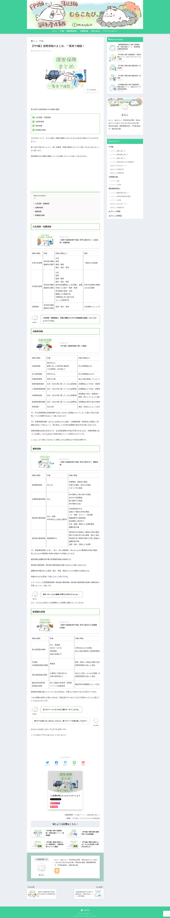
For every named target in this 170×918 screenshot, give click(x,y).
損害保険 (96, 818)
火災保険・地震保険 (42, 203)
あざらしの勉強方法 (117, 169)
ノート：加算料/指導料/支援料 (121, 196)
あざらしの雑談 (114, 211)
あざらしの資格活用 (117, 173)
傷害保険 (38, 211)
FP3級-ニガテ (78, 818)
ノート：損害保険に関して (90, 815)
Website (57, 874)
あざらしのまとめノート (119, 165)
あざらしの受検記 (115, 216)
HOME (86, 910)
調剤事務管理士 (72, 31)
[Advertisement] (65, 100)
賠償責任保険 (40, 215)
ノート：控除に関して (118, 151)
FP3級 (62, 31)
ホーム (54, 31)
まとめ (88, 818)
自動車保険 (39, 207)
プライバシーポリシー (110, 31)
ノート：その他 (116, 185)
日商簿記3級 (84, 31)
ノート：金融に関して (118, 158)
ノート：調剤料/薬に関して (120, 193)
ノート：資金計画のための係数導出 (122, 162)
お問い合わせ (95, 31)
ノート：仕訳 (115, 181)
